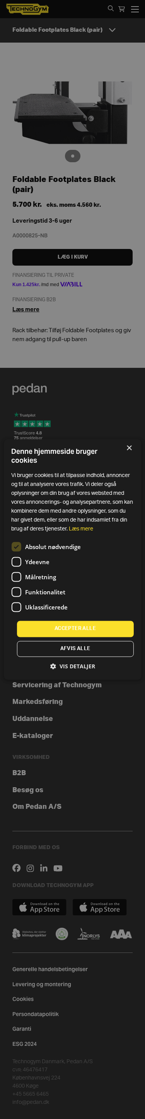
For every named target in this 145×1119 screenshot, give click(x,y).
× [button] (129, 448)
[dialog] (72, 559)
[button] (72, 666)
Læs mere (81, 529)
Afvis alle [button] (75, 649)
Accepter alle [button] (75, 629)
